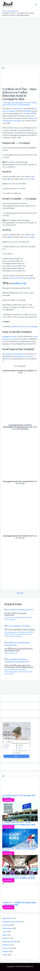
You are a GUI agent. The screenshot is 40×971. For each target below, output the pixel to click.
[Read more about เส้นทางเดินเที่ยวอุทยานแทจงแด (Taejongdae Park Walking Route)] (20, 660)
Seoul (6, 653)
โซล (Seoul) (18, 109)
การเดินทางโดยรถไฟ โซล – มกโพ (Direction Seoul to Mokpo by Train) (18, 823)
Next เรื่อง (20, 593)
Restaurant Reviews (21, 617)
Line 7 (32, 356)
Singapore (6, 945)
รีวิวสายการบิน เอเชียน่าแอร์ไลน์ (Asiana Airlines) (19, 849)
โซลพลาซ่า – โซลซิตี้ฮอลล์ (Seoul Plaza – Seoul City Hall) (19, 903)
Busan (7, 670)
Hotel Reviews (23, 632)
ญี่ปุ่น (9, 179)
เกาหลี (32, 177)
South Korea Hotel (15, 636)
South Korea (6, 105)
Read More (8, 800)
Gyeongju (7, 103)
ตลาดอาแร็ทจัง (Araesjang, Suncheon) (16, 614)
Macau (4, 935)
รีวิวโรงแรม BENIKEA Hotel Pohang (20, 629)
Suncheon (12, 619)
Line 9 (7, 359)
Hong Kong (6, 925)
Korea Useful (32, 103)
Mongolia (5, 938)
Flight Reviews (7, 918)
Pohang (15, 634)
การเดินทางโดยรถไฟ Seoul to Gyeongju (24, 327)
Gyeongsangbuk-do (19, 103)
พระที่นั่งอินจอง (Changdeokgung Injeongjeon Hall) (19, 649)
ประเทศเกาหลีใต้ (28, 113)
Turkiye (4, 955)
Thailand (5, 952)
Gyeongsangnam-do (12, 672)
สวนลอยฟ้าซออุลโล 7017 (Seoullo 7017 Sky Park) (18, 796)
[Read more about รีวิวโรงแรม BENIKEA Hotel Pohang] (17, 626)
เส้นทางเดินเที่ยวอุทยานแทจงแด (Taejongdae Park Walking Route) (19, 666)
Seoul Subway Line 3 (22, 356)
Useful (14, 105)
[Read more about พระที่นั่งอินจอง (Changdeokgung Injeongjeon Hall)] (20, 644)
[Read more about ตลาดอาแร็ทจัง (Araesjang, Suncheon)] (19, 610)
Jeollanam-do (9, 617)
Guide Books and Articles (17, 670)
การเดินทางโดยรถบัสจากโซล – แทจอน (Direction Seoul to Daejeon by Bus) (18, 876)
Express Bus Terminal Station (12, 354)
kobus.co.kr (13, 278)
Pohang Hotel (22, 634)
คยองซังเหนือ (26, 111)
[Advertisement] (20, 38)
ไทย (27, 179)
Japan (4, 932)
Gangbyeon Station (9, 337)
